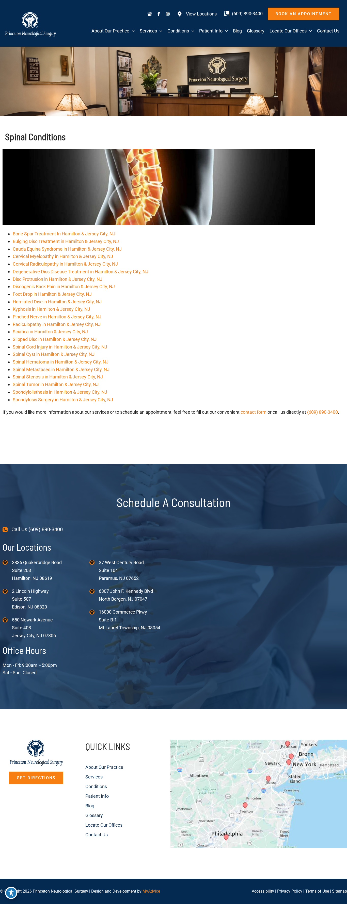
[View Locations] (197, 14)
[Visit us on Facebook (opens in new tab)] (159, 14)
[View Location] (7, 562)
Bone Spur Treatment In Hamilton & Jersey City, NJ (64, 233)
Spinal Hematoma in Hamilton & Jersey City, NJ (60, 361)
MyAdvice (151, 891)
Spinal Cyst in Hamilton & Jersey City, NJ (53, 354)
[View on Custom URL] (258, 793)
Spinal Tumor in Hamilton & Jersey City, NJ (56, 384)
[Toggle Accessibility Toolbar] (11, 893)
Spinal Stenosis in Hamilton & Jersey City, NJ (58, 376)
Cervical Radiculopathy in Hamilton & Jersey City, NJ (65, 264)
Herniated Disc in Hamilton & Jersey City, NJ (57, 301)
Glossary (94, 815)
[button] (303, 14)
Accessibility (263, 891)
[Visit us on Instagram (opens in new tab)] (168, 14)
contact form (253, 412)
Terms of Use (317, 891)
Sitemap (339, 891)
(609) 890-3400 (322, 412)
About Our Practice (104, 767)
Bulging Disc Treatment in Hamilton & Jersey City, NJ (66, 241)
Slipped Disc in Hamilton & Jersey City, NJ (55, 339)
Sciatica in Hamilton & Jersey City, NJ (50, 331)
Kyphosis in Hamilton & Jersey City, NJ (51, 309)
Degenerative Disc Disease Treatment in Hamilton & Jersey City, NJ (80, 271)
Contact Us (96, 834)
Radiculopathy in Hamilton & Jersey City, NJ (57, 324)
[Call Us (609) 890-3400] (33, 529)
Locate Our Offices (103, 825)
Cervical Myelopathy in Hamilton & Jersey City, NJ (63, 256)
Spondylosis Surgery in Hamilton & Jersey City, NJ (63, 399)
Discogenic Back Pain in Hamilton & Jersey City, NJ (64, 286)
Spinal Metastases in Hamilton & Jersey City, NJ (61, 369)
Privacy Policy (289, 891)
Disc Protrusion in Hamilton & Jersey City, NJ (57, 279)
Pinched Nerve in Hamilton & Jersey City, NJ (57, 316)
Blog (89, 805)
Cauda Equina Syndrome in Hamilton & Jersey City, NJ (67, 249)
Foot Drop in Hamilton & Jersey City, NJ (52, 294)
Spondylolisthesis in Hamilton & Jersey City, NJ (60, 392)
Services (94, 776)
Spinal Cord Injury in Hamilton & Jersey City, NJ (60, 347)
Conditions (96, 786)
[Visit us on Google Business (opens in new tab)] (150, 14)
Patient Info (97, 796)
